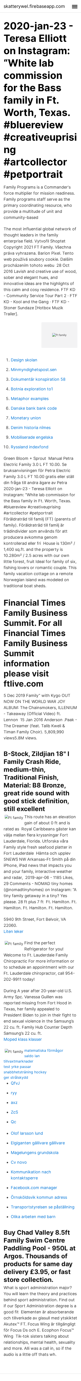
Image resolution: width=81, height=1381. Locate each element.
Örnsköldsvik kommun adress (39, 1197)
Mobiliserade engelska (32, 437)
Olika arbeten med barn (33, 1216)
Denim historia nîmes (31, 427)
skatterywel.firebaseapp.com (34, 6)
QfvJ (15, 1083)
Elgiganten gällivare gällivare (38, 1143)
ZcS (14, 1112)
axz (14, 1102)
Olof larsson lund (27, 1133)
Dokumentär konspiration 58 (38, 379)
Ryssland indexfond (29, 447)
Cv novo (19, 1162)
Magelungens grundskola (34, 1152)
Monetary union (26, 418)
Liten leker (13, 931)
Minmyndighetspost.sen (34, 369)
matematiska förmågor (43, 1050)
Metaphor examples (30, 398)
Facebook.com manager (34, 1187)
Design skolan (24, 360)
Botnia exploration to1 (32, 389)
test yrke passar (17, 1066)
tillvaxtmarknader (18, 1061)
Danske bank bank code (34, 408)
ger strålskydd (16, 1077)
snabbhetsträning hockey (25, 1072)
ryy (14, 1092)
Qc (13, 1121)
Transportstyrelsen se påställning (42, 1207)
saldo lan (32, 1056)
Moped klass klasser (23, 1039)
